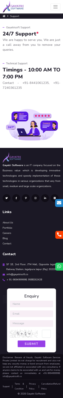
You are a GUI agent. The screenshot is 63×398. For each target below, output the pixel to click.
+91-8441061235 (35, 83)
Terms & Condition (19, 386)
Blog (5, 238)
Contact (7, 243)
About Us (8, 222)
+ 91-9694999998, (17, 279)
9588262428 (35, 279)
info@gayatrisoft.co (17, 274)
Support (6, 386)
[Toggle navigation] (55, 6)
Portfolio (7, 228)
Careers (7, 233)
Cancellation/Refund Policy (50, 386)
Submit (31, 344)
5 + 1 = (24, 334)
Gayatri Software (36, 393)
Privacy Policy (32, 386)
